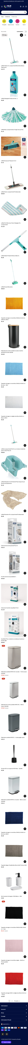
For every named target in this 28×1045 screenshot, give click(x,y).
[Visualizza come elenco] (25, 35)
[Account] (23, 6)
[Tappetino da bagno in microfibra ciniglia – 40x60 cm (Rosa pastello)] (14, 946)
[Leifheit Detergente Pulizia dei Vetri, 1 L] (14, 84)
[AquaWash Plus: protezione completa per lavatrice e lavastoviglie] (14, 624)
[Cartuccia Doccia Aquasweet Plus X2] (14, 531)
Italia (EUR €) (6, 1024)
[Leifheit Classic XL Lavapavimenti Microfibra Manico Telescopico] (14, 51)
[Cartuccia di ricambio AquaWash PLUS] (14, 593)
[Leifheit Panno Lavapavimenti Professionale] (14, 177)
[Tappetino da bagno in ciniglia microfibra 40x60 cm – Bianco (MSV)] (14, 402)
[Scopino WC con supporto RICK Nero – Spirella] (14, 754)
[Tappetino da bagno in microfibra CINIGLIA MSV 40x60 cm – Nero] (14, 913)
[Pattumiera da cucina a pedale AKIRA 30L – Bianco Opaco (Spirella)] (14, 690)
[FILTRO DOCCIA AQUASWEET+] (14, 562)
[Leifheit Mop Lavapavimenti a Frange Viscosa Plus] (14, 115)
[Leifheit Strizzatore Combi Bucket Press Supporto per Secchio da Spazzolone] (14, 467)
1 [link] (9, 1001)
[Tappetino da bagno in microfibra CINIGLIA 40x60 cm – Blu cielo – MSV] (14, 369)
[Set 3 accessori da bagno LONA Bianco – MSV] (14, 882)
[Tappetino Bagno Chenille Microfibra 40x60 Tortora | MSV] (14, 851)
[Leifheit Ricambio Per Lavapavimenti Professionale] (14, 500)
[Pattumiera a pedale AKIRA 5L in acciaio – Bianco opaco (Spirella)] (14, 785)
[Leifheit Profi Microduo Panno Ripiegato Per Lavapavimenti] (14, 208)
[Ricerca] (25, 12)
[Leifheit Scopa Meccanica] (14, 272)
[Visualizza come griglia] (21, 35)
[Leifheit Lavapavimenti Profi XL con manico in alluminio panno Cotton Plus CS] (14, 434)
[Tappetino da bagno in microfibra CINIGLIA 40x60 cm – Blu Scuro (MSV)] (14, 818)
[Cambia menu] (2, 6)
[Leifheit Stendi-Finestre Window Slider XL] (14, 241)
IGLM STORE (8, 1039)
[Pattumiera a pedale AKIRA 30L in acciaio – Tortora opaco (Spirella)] (14, 657)
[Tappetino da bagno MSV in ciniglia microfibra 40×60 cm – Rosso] (14, 978)
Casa (2, 16)
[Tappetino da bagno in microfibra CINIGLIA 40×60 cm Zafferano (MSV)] (14, 303)
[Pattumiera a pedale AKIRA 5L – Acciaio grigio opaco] (14, 723)
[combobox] (14, 12)
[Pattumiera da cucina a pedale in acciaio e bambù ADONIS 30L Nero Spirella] (14, 336)
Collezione (7, 16)
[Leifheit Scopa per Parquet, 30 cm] (14, 146)
